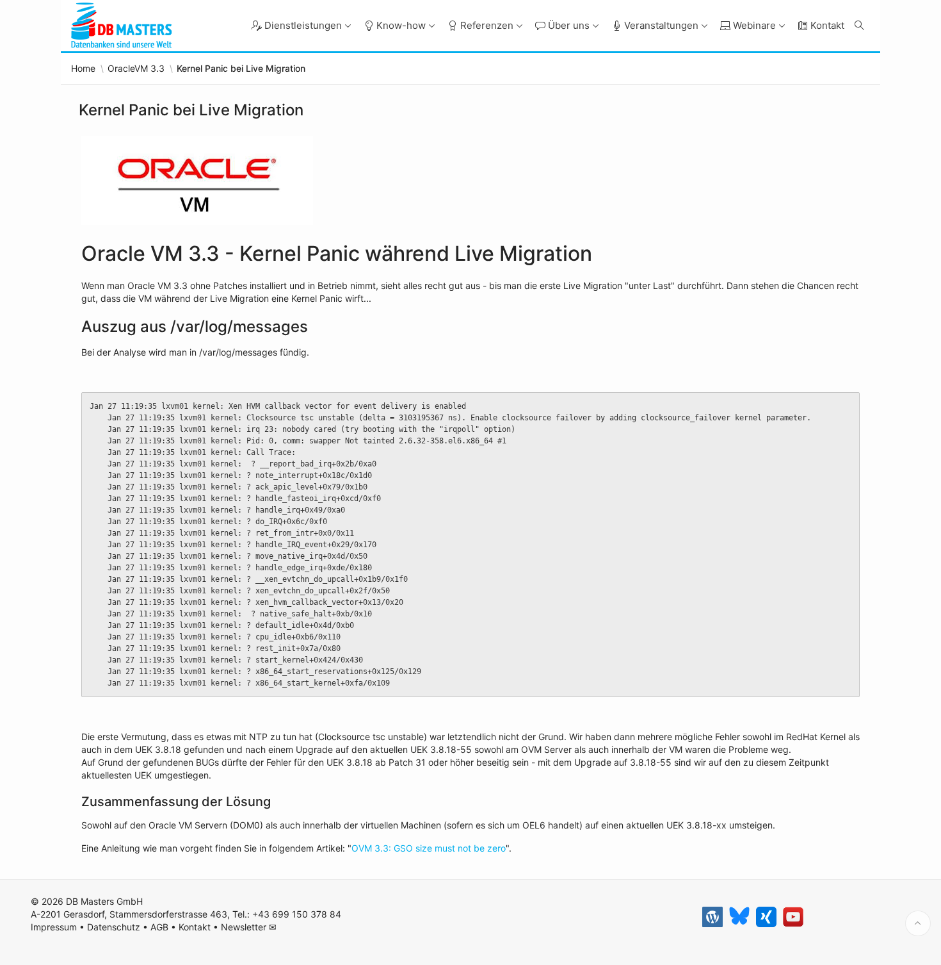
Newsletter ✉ (249, 926)
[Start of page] (918, 923)
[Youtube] (793, 917)
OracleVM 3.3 (136, 68)
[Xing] (766, 917)
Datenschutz (113, 926)
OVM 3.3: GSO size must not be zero (428, 848)
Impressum (54, 926)
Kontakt (195, 926)
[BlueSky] (739, 917)
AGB (159, 926)
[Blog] (712, 917)
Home (83, 68)
